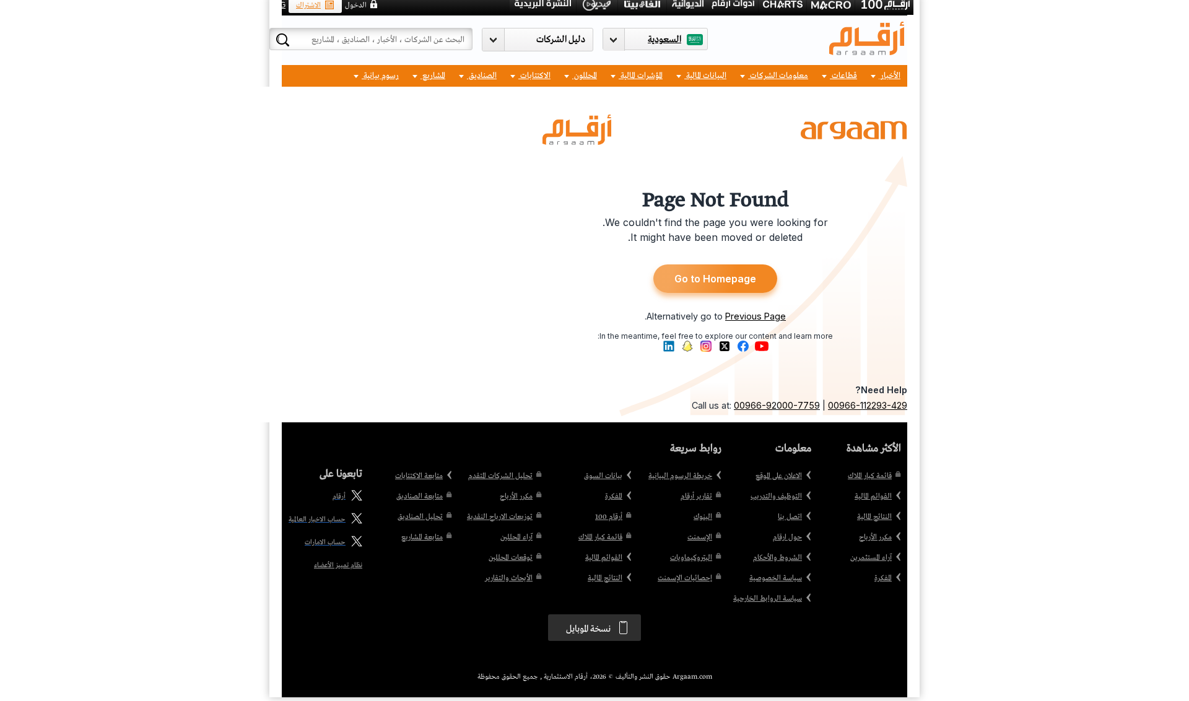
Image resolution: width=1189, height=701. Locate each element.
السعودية (664, 39)
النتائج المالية (874, 517)
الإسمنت (699, 537)
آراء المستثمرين (871, 558)
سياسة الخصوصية (775, 578)
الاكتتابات (534, 76)
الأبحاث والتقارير (509, 578)
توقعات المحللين (511, 558)
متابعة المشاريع (422, 537)
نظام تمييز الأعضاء (338, 565)
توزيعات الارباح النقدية (500, 517)
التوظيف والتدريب (776, 497)
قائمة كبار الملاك (870, 476)
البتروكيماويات (691, 558)
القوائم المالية (873, 497)
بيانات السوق (603, 476)
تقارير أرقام (696, 497)
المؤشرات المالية (641, 76)
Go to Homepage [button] (715, 278)
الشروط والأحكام (777, 558)
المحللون (584, 76)
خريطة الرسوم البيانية (680, 476)
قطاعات (843, 76)
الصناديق (482, 76)
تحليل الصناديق (420, 517)
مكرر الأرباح (875, 537)
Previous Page (755, 316)
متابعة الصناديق (419, 497)
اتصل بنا (790, 517)
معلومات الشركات (778, 76)
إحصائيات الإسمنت (685, 578)
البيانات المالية (705, 76)
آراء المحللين (516, 537)
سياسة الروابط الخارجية (767, 599)
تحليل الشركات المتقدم (500, 476)
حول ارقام (787, 537)
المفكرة (883, 578)
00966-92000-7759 (777, 405)
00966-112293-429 (867, 405)
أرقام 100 (608, 517)
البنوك (703, 517)
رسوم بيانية (380, 76)
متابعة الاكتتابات (419, 476)
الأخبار (889, 76)
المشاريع (432, 76)
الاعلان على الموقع (779, 476)
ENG (277, 5)
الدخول (356, 6)
